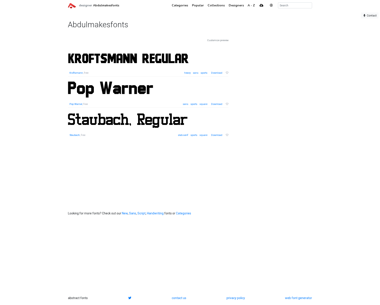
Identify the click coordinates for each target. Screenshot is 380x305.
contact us (179, 298)
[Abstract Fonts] (72, 5)
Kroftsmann (76, 72)
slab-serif (183, 135)
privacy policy (236, 298)
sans (195, 72)
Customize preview (217, 40)
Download (216, 72)
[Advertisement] (268, 105)
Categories (183, 213)
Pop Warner (75, 104)
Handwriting (155, 213)
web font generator (298, 298)
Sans (132, 213)
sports (204, 72)
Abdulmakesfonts (106, 5)
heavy (187, 72)
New (125, 213)
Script (141, 213)
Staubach (74, 135)
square (203, 104)
